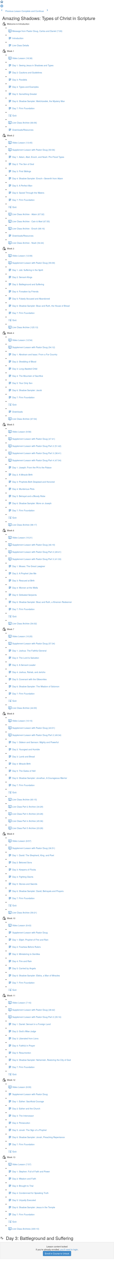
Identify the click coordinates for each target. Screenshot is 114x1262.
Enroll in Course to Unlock (57, 1253)
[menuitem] (2, 6)
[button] (2, 2)
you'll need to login (69, 1249)
